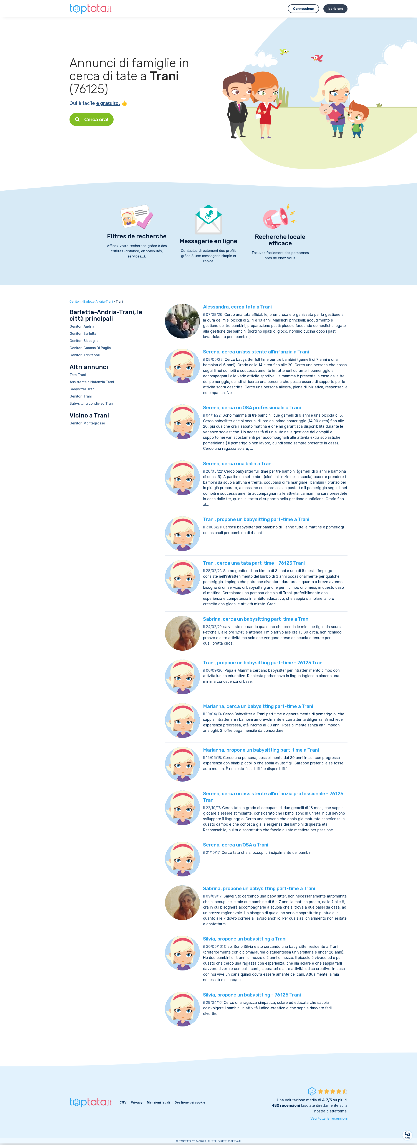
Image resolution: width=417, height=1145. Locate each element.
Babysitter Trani (82, 389)
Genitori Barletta (83, 333)
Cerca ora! (96, 119)
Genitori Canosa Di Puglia (90, 348)
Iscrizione (335, 8)
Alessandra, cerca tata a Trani (237, 307)
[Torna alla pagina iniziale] (91, 8)
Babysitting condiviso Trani (92, 403)
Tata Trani (78, 375)
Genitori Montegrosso (87, 423)
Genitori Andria (82, 326)
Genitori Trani (81, 396)
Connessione (303, 8)
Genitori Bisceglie (84, 340)
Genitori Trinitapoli (85, 355)
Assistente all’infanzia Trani (92, 382)
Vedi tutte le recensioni (329, 1118)
